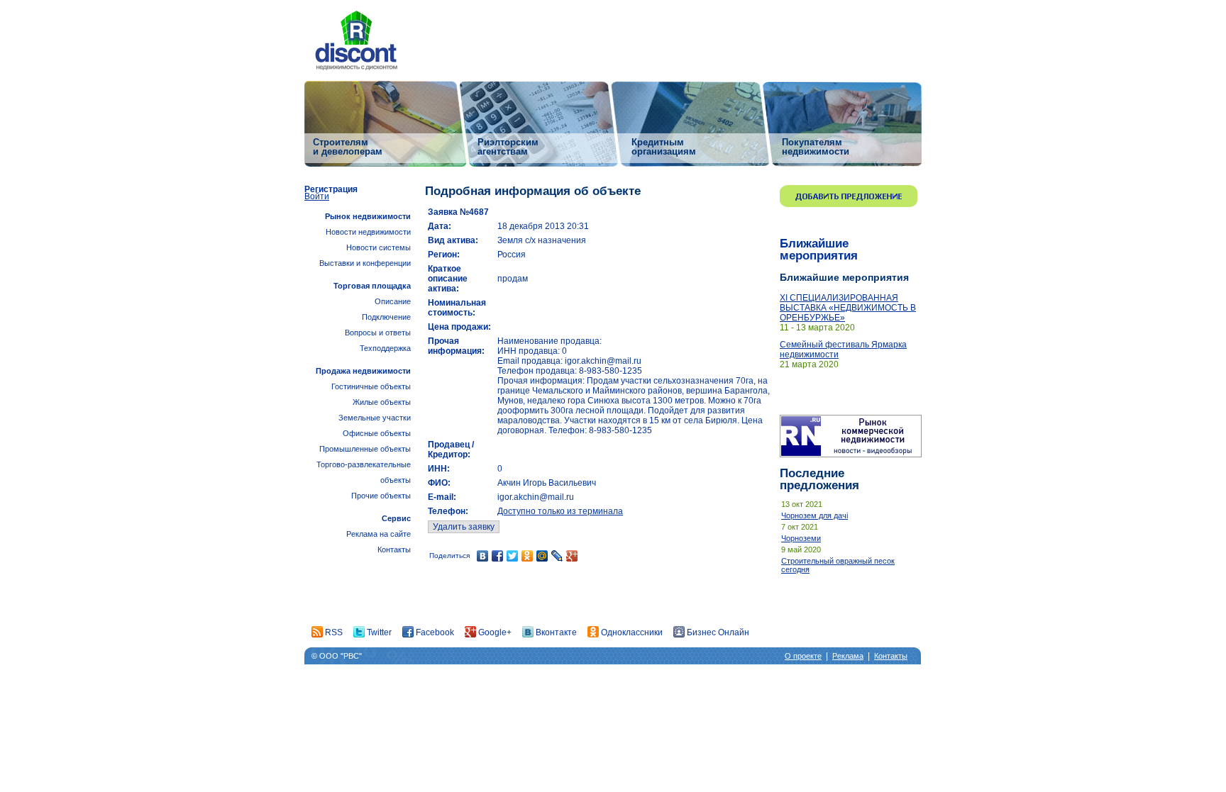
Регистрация (331, 189)
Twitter (378, 632)
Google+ (494, 632)
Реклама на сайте (378, 534)
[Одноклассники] (527, 556)
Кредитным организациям (663, 146)
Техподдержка (385, 348)
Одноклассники (631, 632)
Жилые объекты (382, 402)
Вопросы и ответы (378, 332)
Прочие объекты (381, 495)
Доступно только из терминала (560, 511)
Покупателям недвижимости (815, 146)
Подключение (386, 317)
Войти (316, 196)
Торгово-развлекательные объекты (363, 472)
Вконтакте (555, 632)
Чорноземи (801, 538)
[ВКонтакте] (482, 556)
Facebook (434, 632)
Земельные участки (374, 417)
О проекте (803, 656)
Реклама (847, 656)
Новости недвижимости (368, 232)
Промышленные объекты (365, 449)
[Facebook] (497, 556)
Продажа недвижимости (363, 371)
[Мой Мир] (542, 556)
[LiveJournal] (557, 556)
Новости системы (378, 247)
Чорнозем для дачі (814, 515)
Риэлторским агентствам (508, 146)
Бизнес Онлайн (717, 632)
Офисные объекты (377, 433)
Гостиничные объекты (371, 386)
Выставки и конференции (365, 263)
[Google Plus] (572, 556)
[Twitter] (512, 556)
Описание (393, 301)
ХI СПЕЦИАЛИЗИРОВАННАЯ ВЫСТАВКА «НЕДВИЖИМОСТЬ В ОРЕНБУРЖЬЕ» (848, 308)
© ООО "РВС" (336, 656)
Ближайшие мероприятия (819, 249)
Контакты (394, 549)
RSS (333, 632)
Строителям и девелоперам (347, 146)
